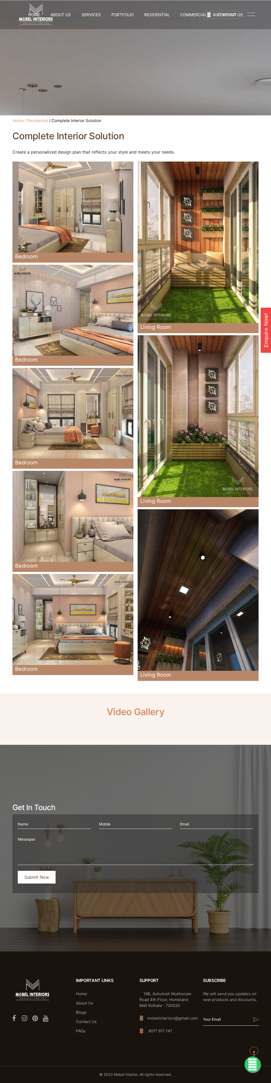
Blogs (81, 1012)
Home (18, 120)
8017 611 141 (224, 14)
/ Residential (36, 120)
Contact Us (86, 1021)
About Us (61, 15)
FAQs (80, 1030)
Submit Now (36, 877)
